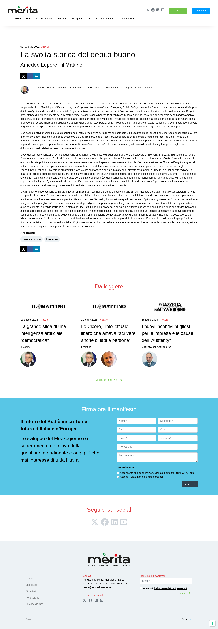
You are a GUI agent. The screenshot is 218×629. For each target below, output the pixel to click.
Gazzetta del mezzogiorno (167, 333)
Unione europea (31, 239)
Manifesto (46, 18)
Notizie (110, 18)
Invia (183, 593)
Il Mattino (43, 333)
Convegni (74, 18)
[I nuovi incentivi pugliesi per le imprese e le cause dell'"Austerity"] (169, 307)
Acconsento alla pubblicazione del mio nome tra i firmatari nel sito (157, 473)
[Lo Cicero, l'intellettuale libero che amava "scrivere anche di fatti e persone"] (109, 307)
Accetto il (142, 476)
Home (18, 18)
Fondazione (31, 18)
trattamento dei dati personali (147, 476)
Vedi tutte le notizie (107, 379)
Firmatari (59, 18)
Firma (178, 10)
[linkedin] (36, 76)
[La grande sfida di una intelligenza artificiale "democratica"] (48, 307)
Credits (185, 619)
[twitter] (23, 76)
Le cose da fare (93, 18)
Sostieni (201, 10)
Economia (52, 239)
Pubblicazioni (124, 18)
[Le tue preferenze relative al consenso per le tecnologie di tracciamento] (212, 623)
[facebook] (30, 76)
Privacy (29, 619)
